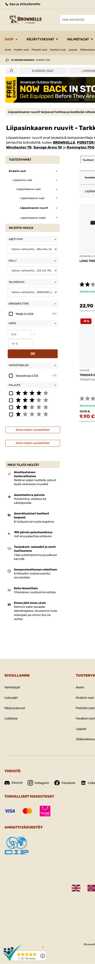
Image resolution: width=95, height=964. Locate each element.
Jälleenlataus (85, 739)
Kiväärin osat (21, 49)
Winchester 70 (19, 147)
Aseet (8, 49)
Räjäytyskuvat (40, 39)
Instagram (42, 783)
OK (32, 354)
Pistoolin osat (39, 49)
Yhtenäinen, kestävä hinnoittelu (35, 592)
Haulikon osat (58, 49)
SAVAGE (84, 370)
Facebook (68, 783)
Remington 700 (80, 147)
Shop (9, 39)
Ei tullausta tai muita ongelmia (34, 521)
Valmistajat (78, 39)
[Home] (10, 71)
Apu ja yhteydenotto (24, 4)
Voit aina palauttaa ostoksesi (33, 536)
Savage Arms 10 (48, 147)
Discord (16, 783)
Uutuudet (11, 698)
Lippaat (72, 49)
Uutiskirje (11, 718)
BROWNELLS (64, 142)
